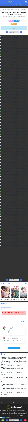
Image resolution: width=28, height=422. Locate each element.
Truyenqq (8, 357)
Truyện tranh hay (4, 362)
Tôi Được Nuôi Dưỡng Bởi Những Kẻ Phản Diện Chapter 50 (13, 380)
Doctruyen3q (12, 360)
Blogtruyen (13, 357)
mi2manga (19, 362)
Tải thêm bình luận (14, 347)
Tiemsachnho (4, 358)
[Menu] (2, 2)
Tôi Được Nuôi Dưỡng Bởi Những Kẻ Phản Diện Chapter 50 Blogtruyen (13, 389)
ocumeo (7, 364)
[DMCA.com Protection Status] (5, 417)
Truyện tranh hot (22, 361)
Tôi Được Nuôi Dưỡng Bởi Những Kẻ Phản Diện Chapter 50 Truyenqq (13, 393)
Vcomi (7, 360)
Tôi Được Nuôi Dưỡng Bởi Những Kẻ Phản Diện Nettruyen (12, 369)
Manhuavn (18, 357)
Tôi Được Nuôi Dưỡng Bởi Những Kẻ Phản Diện (12, 365)
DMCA (10, 400)
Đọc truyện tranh (14, 361)
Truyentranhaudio (18, 358)
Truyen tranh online (6, 361)
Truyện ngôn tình (12, 362)
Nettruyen (3, 357)
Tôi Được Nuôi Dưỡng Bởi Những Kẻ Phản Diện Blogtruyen (12, 373)
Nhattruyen (18, 360)
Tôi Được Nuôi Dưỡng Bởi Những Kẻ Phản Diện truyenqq (14, 377)
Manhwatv (23, 357)
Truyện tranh (24, 360)
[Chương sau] (21, 32)
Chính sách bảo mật (16, 401)
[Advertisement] (14, 263)
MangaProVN (24, 400)
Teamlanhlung (11, 358)
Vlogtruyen (3, 360)
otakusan (3, 364)
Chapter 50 (3, 367)
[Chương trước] (7, 32)
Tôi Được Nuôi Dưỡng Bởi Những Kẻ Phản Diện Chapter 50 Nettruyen (13, 385)
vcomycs (24, 362)
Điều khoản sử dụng (4, 401)
